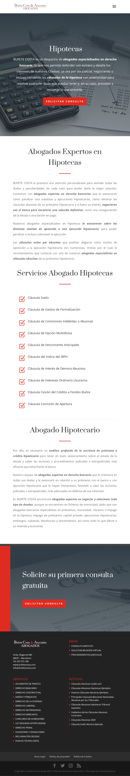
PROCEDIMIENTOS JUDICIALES (86, 654)
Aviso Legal (39, 756)
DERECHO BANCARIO (26, 688)
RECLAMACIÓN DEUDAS (27, 736)
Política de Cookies (83, 756)
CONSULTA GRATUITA (82, 645)
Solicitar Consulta (65, 101)
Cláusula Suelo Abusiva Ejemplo (87, 724)
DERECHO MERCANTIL (26, 714)
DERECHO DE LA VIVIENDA (28, 701)
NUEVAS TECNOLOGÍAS (27, 740)
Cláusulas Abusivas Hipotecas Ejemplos (91, 688)
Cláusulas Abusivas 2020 (83, 719)
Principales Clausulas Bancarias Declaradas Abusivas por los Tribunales (92, 698)
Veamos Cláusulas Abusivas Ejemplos (90, 692)
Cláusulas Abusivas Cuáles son (86, 683)
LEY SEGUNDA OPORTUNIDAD (30, 723)
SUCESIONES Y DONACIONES (30, 731)
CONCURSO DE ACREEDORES (29, 718)
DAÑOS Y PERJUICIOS (26, 696)
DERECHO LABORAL (25, 705)
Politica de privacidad (59, 756)
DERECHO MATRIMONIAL (28, 710)
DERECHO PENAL (24, 727)
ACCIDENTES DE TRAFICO (28, 683)
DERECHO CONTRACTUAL (28, 692)
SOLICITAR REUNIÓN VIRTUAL (86, 650)
